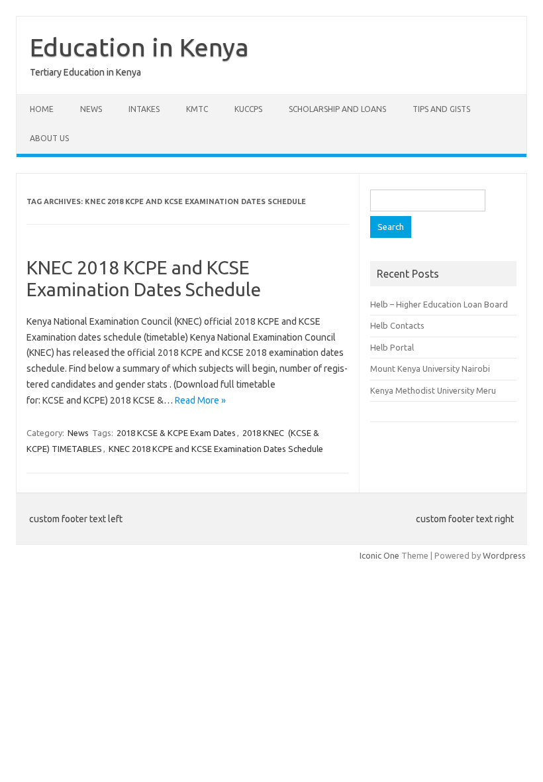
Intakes (144, 109)
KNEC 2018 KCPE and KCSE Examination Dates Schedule (216, 448)
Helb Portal (392, 347)
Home (42, 109)
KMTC (197, 109)
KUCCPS (248, 109)
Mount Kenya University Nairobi (430, 368)
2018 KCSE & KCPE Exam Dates (176, 432)
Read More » (200, 400)
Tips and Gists (441, 109)
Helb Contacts (397, 325)
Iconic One (379, 555)
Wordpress (504, 555)
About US (49, 138)
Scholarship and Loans (337, 109)
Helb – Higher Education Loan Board (439, 304)
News (91, 109)
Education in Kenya (139, 47)
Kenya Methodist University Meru (433, 390)
